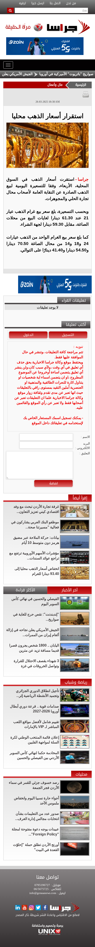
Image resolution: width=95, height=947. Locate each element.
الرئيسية (80, 85)
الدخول (28, 335)
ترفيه (22, 3)
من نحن (71, 3)
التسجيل (68, 335)
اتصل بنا (55, 3)
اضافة (53, 483)
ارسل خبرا (37, 3)
